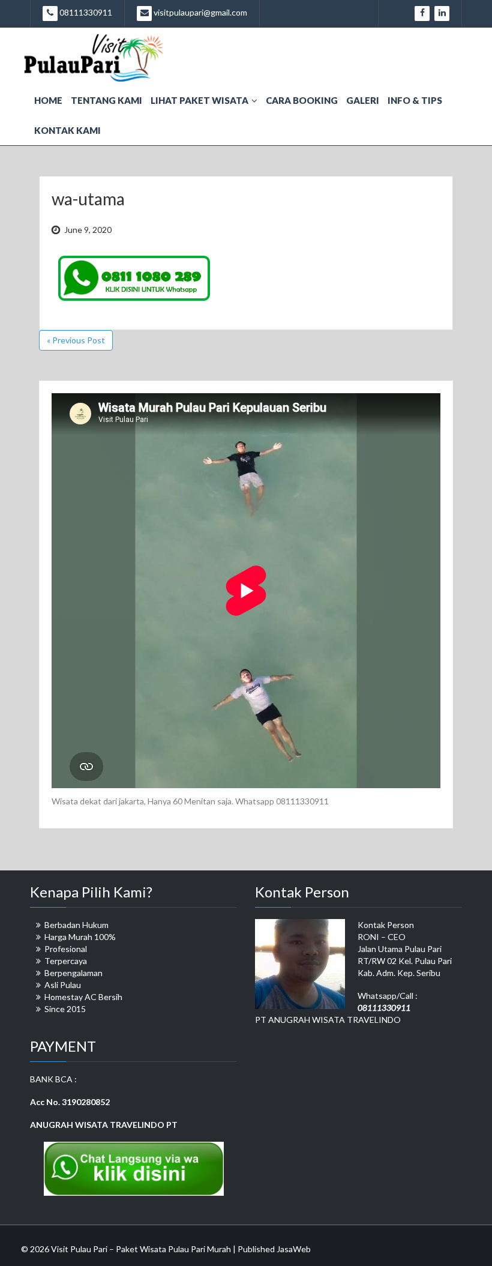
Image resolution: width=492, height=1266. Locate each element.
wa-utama (88, 198)
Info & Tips (415, 100)
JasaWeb (294, 1249)
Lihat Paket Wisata (199, 100)
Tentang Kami (106, 100)
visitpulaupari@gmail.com (199, 12)
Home (48, 100)
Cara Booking (302, 100)
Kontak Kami (67, 130)
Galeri (362, 100)
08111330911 (85, 12)
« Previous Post (76, 340)
